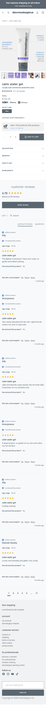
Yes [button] (22, 278)
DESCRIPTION (7, 148)
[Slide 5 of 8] (31, 75)
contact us (6, 635)
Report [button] (27, 278)
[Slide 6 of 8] (37, 75)
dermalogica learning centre (13, 665)
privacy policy (7, 646)
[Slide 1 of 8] (4, 75)
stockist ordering (8, 662)
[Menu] (3, 12)
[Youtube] (12, 674)
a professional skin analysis (13, 610)
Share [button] (33, 278)
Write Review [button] (23, 205)
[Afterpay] (22, 102)
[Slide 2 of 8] (11, 75)
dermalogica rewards (10, 623)
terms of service (8, 640)
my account (6, 621)
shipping (5, 637)
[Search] (8, 12)
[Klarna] (13, 102)
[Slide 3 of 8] (17, 75)
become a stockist (9, 657)
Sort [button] (4, 215)
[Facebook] (3, 674)
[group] (23, 193)
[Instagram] (8, 674)
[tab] (25, 224)
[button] (13, 91)
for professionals (8, 660)
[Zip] (5, 102)
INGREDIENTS (7, 171)
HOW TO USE (7, 163)
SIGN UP (23, 692)
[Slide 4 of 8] (24, 75)
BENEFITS (6, 156)
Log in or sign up (17, 128)
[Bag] (43, 12)
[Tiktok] (17, 674)
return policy (7, 643)
